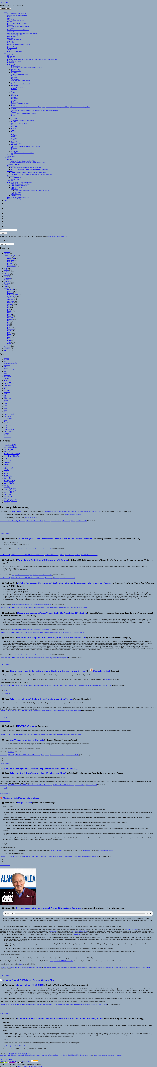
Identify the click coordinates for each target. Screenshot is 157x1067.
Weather (9, 343)
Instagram (10, 319)
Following (17, 22)
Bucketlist (10, 38)
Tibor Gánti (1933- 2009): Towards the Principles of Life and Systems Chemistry (54, 539)
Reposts (14, 138)
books (5, 361)
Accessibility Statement (14, 39)
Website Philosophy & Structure (16, 13)
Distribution (10, 260)
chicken (7, 458)
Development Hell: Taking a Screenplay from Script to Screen (28, 172)
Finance (9, 261)
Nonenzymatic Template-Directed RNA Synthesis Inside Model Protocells (51, 637)
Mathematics (11, 176)
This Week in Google (8, 418)
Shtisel (131, 967)
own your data (7, 398)
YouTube (7, 435)
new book (107, 679)
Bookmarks (21, 79)
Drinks (14, 89)
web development (9, 429)
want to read (8, 426)
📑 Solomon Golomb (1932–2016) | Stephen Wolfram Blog (27, 980)
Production (10, 263)
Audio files (15, 76)
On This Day (76, 934)
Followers (18, 25)
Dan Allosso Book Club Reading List (18, 197)
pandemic (68, 755)
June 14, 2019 (27, 853)
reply (9, 492)
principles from (26, 1061)
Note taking (7, 283)
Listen (9, 327)
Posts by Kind (11, 64)
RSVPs (16, 142)
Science (6, 288)
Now (15, 19)
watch (10, 500)
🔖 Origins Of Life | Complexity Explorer (19, 798)
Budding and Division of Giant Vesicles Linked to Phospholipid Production (52, 613)
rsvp (8, 496)
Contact (6, 200)
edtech (5, 373)
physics (5, 401)
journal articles (97, 1055)
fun (117, 967)
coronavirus (7, 365)
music (5, 395)
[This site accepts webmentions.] (11, 1063)
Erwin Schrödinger (80, 785)
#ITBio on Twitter (16, 195)
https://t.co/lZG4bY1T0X (105, 850)
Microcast (11, 62)
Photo (9, 330)
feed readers (8, 377)
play (6, 485)
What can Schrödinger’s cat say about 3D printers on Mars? (38, 773)
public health (75, 755)
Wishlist (14, 148)
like (8, 475)
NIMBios (68, 734)
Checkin (9, 304)
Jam (8, 324)
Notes (19, 122)
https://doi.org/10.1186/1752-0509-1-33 (14, 1046)
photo (9, 483)
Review (6, 286)
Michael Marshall (101, 671)
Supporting (22, 32)
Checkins (20, 83)
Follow (9, 316)
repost (7, 494)
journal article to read (86, 1055)
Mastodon (6, 388)
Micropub (6, 393)
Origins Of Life (24, 802)
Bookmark (10, 302)
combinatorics (86, 1004)
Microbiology (11, 296)
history (6, 379)
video (6, 498)
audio (7, 451)
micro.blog (7, 390)
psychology (6, 406)
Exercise (14, 96)
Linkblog (32, 58)
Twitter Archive (11, 156)
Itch (8, 322)
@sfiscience (86, 850)
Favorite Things (11, 36)
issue (7, 470)
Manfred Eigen (92, 685)
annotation (10, 447)
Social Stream (11, 154)
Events (9, 311)
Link (1, 555)
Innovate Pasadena (7, 385)
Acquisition (10, 299)
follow (8, 468)
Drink (9, 306)
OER (5, 397)
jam (6, 473)
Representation (11, 266)
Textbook (10, 180)
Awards (9, 257)
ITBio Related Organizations (19, 185)
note (9, 480)
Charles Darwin (74, 967)
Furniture (6, 270)
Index (9, 16)
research (5, 410)
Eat (8, 307)
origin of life (76, 555)
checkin (11, 456)
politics (5, 403)
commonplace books (10, 363)
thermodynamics (107, 1055)
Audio (2, 967)
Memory (6, 280)
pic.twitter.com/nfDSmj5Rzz (73, 514)
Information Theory (13, 294)
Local (5, 276)
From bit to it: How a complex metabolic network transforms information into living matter (60, 1018)
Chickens (18, 86)
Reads (13, 132)
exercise (7, 464)
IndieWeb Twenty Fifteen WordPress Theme (23, 161)
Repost (9, 339)
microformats (7, 392)
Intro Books (18, 192)
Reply (9, 337)
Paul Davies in (18, 1053)
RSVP (9, 340)
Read (8, 335)
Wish (8, 345)
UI (4, 424)
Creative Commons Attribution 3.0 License (29, 1066)
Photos (14, 125)
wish (6, 502)
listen (9, 478)
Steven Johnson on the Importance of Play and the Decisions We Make (48, 908)
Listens (22, 119)
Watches (22, 152)
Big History (10, 289)
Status (1, 521)
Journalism (7, 273)
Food (5, 268)
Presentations (11, 166)
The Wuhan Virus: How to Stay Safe (27, 740)
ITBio (5, 387)
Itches (35, 109)
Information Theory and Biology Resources (19, 182)
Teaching (10, 171)
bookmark (12, 453)
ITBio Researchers (16, 187)
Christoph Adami (16, 511)
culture (6, 366)
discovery (6, 368)
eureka (113, 967)
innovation (122, 967)
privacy (5, 405)
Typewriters (7, 348)
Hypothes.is (7, 380)
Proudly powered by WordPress (9, 1061)
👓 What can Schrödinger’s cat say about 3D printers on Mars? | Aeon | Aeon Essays (39, 768)
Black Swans (11, 752)
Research (6, 158)
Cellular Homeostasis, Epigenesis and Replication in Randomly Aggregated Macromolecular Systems (64, 583)
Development (11, 258)
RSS (5, 412)
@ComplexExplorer (56, 850)
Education (6, 253)
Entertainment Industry (10, 255)
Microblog (12, 56)
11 (4, 1059)
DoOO (5, 371)
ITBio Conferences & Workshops (20, 184)
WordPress (7, 350)
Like (8, 325)
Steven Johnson (145, 967)
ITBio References (16, 194)
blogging (6, 359)
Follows (20, 102)
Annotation (10, 301)
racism (5, 408)
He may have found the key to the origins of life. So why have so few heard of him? (32, 548)
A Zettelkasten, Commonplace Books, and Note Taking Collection (26, 162)
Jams (23, 112)
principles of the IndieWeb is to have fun (61, 961)
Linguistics (7, 275)
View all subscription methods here (58, 236)
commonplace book (132, 929)
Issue (8, 321)
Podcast (6, 284)
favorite (6, 466)
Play (8, 332)
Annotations (16, 70)
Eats (13, 93)
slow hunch (136, 967)
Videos (25, 145)
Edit (8, 309)
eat (7, 462)
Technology (7, 347)
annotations (6, 358)
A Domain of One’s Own (79, 931)
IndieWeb (10, 159)
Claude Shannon (69, 785)
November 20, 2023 (31, 517)
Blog (5, 53)
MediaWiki (12, 47)
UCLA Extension (16, 177)
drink (7, 460)
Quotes (14, 129)
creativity (94, 967)
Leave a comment (5, 533)
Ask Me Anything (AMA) (14, 35)
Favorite (9, 314)
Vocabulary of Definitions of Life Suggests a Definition (42, 560)
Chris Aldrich (4, 2)
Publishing (10, 265)
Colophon (10, 41)
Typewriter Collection (13, 164)
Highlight (10, 317)
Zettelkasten (7, 437)
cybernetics (66, 607)
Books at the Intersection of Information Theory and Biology (32, 190)
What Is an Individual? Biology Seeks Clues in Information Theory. (41, 699)
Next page (9, 1059)
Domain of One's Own (9, 370)
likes (13, 116)
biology (67, 967)
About (5, 12)
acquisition (10, 445)
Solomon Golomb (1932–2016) (29, 985)
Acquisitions (26, 66)
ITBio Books (14, 189)
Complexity (10, 291)
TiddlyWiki (18, 43)
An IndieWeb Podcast (14, 61)
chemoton (84, 685)
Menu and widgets (5, 8)
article (9, 449)
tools (5, 420)
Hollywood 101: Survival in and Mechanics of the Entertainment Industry (32, 174)
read (10, 489)
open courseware (86, 856)
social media (10, 414)
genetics (93, 1004)
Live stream (10, 329)
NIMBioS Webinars (26, 726)
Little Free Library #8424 (14, 51)
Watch (9, 342)
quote (7, 487)
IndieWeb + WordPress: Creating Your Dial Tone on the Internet (29, 169)
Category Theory (16, 179)
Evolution (10, 293)
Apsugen (9, 49)
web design (6, 427)
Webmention (8, 431)
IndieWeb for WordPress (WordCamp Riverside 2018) (26, 167)
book (5, 690)
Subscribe (10, 54)
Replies (14, 135)
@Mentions (18, 29)
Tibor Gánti (84, 555)
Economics (7, 252)
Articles (19, 73)
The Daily (7, 416)
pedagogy (6, 400)
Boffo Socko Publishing (14, 199)
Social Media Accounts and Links (17, 15)
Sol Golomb (103, 1004)
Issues (50, 106)
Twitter (6, 422)
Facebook (7, 375)
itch (5, 471)
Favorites (14, 99)
